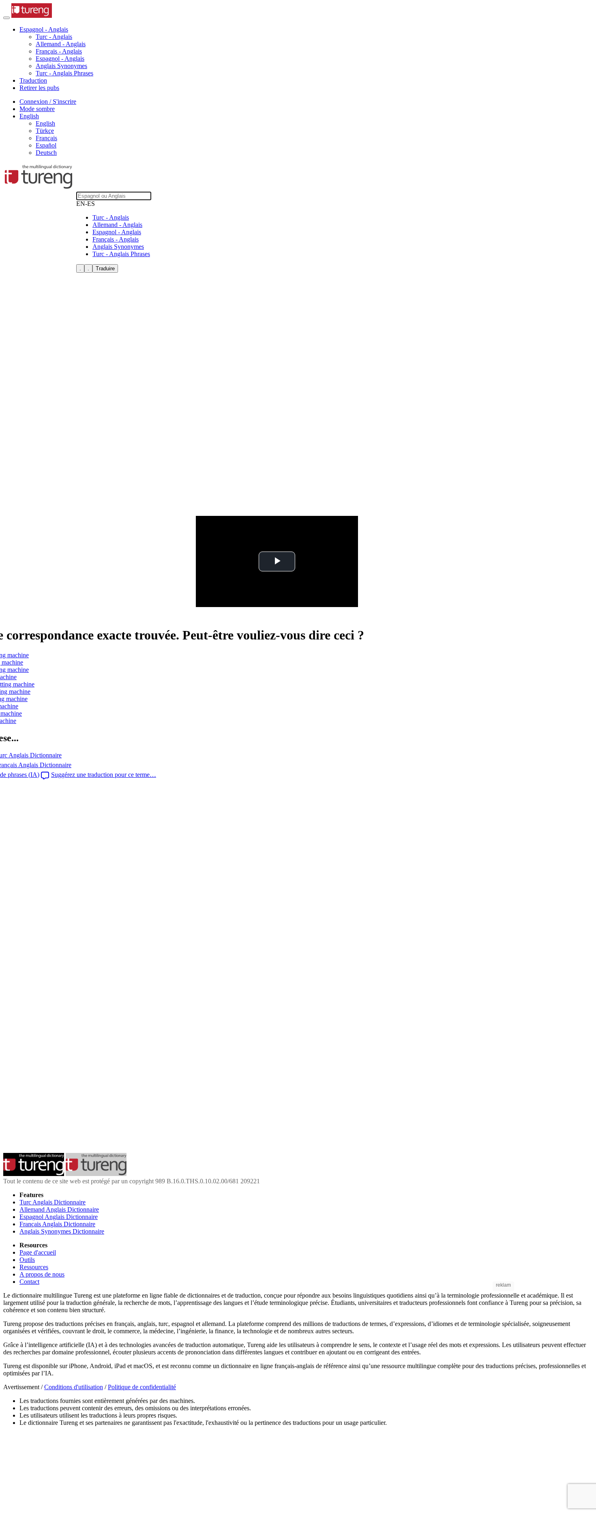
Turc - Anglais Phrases (64, 73)
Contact (29, 1281)
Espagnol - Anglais (60, 58)
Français (46, 138)
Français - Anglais (59, 51)
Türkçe (45, 130)
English (45, 123)
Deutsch (46, 152)
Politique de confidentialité (142, 1387)
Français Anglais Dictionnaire (57, 1224)
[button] (43, 29)
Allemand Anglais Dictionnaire (59, 1209)
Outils (27, 1259)
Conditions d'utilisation (73, 1387)
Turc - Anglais (54, 36)
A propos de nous (41, 1274)
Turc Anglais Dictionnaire (52, 1202)
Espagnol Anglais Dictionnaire (58, 1216)
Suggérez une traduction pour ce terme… (103, 774)
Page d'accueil (37, 1252)
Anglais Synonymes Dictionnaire (61, 1231)
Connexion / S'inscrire (47, 101)
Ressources (33, 1267)
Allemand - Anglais (61, 44)
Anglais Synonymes (61, 65)
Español (46, 145)
